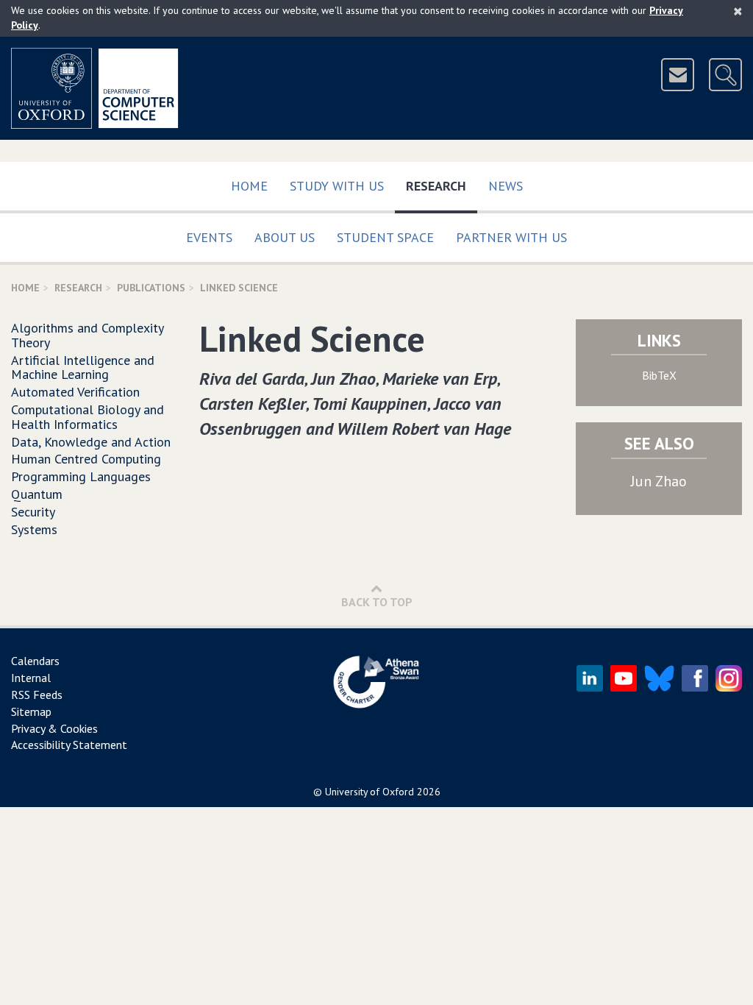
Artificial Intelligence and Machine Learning (82, 367)
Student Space (385, 237)
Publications (151, 287)
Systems (34, 529)
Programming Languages (81, 476)
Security (33, 511)
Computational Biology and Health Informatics (87, 417)
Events (209, 237)
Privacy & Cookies (54, 728)
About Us (284, 237)
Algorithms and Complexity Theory (87, 335)
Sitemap (31, 711)
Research (441, 185)
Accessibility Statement (69, 744)
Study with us (337, 185)
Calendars (35, 660)
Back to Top (377, 601)
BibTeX (659, 375)
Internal (31, 677)
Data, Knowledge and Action (91, 441)
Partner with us (511, 237)
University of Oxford (369, 791)
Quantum (37, 494)
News (505, 185)
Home (249, 185)
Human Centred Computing (86, 458)
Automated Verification (75, 391)
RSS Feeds (37, 694)
